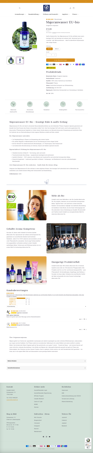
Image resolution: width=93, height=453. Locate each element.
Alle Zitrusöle (38, 417)
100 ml (49, 48)
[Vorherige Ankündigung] (7, 1)
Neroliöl (36, 428)
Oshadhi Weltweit (39, 398)
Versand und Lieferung (68, 398)
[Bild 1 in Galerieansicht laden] (11, 60)
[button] (19, 8)
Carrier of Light (38, 401)
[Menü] (91, 438)
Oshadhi (44, 448)
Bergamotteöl (38, 420)
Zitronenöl (37, 423)
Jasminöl (64, 417)
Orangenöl (37, 426)
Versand (54, 32)
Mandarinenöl (37, 431)
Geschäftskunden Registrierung (42, 393)
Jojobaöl (64, 423)
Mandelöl (64, 426)
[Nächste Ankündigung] (86, 1)
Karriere (36, 407)
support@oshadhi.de (12, 400)
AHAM (36, 404)
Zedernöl (64, 420)
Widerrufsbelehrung (67, 401)
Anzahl (47, 52)
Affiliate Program (39, 396)
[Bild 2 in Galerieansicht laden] (20, 60)
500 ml (57, 48)
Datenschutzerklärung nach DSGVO (71, 396)
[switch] (88, 447)
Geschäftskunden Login (40, 390)
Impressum (65, 390)
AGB (63, 393)
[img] (15, 311)
